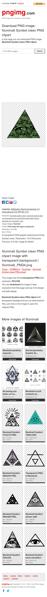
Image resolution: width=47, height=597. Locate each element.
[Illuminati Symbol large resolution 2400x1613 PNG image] (35, 539)
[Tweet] (14, 202)
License (13, 576)
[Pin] (11, 202)
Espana (21, 3)
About (5, 576)
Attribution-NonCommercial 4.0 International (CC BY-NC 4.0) (21, 210)
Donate (27, 576)
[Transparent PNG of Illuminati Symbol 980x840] (35, 458)
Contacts (15, 578)
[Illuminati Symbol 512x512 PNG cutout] (12, 417)
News (20, 576)
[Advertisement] (23, 79)
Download (12, 359)
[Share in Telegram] (7, 202)
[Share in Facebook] (3, 202)
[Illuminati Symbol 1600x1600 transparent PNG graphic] (35, 417)
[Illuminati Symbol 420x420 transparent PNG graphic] (12, 540)
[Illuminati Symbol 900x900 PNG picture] (12, 499)
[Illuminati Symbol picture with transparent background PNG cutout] (35, 499)
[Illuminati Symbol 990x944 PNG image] (12, 458)
